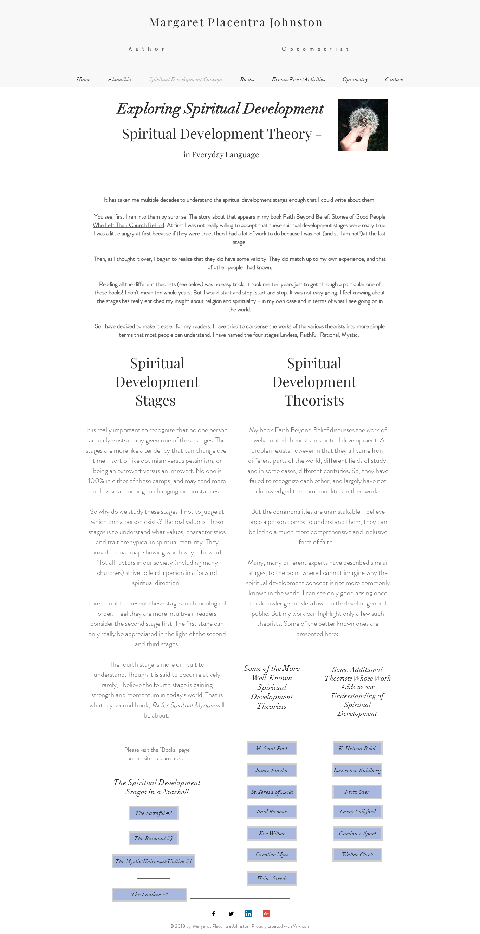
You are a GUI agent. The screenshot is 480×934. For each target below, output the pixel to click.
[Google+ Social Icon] (266, 913)
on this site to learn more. (156, 758)
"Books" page (175, 749)
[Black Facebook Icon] (213, 913)
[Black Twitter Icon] (231, 913)
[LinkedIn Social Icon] (248, 913)
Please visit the (141, 749)
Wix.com (301, 925)
